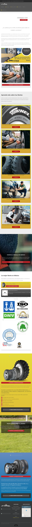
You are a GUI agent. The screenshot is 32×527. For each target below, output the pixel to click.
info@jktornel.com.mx (16, 517)
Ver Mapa (9, 294)
